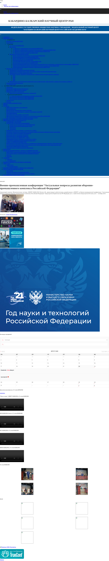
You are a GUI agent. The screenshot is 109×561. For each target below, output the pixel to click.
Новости (8, 155)
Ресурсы (8, 101)
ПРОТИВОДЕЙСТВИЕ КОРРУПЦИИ (14, 175)
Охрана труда (10, 100)
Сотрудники (9, 42)
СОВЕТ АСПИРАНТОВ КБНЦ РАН (16, 142)
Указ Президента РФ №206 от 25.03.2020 (17, 114)
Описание (9, 156)
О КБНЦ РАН (11, 40)
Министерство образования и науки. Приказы (19, 110)
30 (95, 382)
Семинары (9, 159)
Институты (13, 47)
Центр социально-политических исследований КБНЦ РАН (29, 55)
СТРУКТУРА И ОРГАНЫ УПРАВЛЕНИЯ (18, 123)
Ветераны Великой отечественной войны (17, 172)
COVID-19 (6, 106)
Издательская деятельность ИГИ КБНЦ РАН (22, 99)
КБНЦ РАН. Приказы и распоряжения (16, 107)
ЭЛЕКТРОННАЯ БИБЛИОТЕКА (12, 103)
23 (94, 366)
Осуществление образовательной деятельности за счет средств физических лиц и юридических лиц (33, 145)
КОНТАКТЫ (6, 149)
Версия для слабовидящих (11, 6)
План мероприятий (11, 113)
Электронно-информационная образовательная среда (20, 140)
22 (79, 366)
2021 (14, 78)
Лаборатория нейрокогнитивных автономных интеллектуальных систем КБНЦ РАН (36, 65)
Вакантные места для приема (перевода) (17, 135)
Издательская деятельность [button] (14, 94)
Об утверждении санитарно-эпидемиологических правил (22, 117)
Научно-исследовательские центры (19, 54)
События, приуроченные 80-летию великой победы (20, 173)
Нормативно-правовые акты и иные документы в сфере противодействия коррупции (33, 71)
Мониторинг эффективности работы (16, 90)
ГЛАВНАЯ (6, 37)
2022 (14, 80)
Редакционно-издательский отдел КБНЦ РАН (25, 63)
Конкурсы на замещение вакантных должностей (23, 93)
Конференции (13, 214)
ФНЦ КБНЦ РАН (8, 38)
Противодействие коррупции (14, 68)
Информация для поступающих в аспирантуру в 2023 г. (21, 139)
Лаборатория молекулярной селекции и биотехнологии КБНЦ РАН (31, 67)
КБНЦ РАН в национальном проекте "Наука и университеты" (23, 152)
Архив (5, 5)
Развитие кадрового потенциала (15, 91)
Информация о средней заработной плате (21, 73)
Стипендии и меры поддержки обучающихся (18, 133)
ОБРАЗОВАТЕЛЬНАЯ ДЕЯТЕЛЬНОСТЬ (14, 120)
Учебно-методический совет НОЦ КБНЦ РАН (22, 124)
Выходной (4, 377)
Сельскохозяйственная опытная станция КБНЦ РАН (27, 61)
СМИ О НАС (6, 163)
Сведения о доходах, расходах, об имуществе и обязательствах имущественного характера (34, 74)
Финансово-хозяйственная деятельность (17, 89)
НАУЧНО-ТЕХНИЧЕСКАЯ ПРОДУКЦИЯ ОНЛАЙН (18, 119)
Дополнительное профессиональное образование (19, 147)
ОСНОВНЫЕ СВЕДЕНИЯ (13, 122)
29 (79, 382)
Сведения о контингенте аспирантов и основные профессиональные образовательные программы (33, 132)
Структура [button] (10, 44)
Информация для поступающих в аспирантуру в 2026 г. (21, 130)
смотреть (2, 393)
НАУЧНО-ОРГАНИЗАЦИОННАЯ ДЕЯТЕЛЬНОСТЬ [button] (19, 86)
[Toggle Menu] (0, 2)
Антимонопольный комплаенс (14, 83)
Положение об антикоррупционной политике (22, 70)
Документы (9, 87)
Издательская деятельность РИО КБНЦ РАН (22, 97)
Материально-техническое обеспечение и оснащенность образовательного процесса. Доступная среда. (34, 143)
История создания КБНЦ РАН (14, 41)
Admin (7, 214)
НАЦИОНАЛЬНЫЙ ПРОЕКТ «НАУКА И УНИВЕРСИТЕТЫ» (20, 150)
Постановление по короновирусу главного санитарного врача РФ (24, 112)
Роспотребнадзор (11, 109)
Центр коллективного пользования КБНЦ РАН (25, 57)
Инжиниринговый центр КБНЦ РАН (23, 60)
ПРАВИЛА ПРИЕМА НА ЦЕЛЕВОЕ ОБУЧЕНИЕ (17, 162)
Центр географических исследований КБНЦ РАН (26, 58)
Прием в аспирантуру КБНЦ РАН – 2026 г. (18, 137)
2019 (14, 76)
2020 (14, 77)
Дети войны (9, 170)
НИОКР (5, 104)
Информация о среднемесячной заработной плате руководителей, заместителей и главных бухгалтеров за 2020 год (41, 81)
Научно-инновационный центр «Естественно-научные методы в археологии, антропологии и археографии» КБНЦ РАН (46, 64)
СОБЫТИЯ (6, 158)
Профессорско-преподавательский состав (21, 126)
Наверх (2, 559)
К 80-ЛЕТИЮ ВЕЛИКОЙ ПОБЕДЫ (13, 169)
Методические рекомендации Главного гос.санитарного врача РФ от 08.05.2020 (28, 116)
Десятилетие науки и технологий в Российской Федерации (22, 153)
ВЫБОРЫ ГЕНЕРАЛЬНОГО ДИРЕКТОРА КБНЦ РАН (18, 168)
